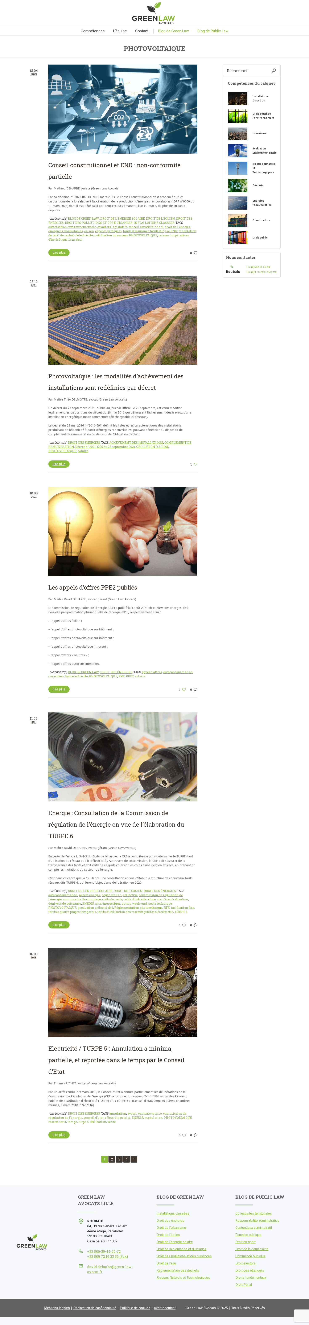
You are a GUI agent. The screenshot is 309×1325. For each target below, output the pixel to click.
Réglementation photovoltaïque (138, 908)
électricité (123, 1118)
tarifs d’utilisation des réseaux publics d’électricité (135, 912)
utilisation (98, 1122)
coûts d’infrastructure (140, 899)
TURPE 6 (181, 912)
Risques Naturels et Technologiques (183, 1278)
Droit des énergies (84, 443)
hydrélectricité (76, 676)
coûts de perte (112, 899)
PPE (122, 676)
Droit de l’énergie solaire (175, 1242)
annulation (117, 1113)
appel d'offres (152, 672)
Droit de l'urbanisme (171, 1228)
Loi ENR (171, 231)
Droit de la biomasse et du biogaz (181, 1249)
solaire (83, 451)
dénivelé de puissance (64, 903)
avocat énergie (90, 895)
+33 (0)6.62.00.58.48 (258, 266)
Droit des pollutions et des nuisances (98, 223)
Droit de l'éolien (160, 218)
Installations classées (154, 223)
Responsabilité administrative (257, 1221)
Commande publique (250, 1256)
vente (111, 1122)
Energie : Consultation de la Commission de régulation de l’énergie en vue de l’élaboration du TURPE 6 (116, 824)
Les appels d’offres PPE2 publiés (92, 587)
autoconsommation (178, 672)
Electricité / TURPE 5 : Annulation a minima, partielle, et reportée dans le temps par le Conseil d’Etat (116, 1060)
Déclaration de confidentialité (94, 1308)
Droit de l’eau (166, 1263)
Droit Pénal (243, 1285)
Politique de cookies (135, 1308)
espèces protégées (108, 231)
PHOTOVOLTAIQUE (143, 235)
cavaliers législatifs (112, 227)
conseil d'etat (94, 1118)
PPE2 (130, 676)
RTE (167, 908)
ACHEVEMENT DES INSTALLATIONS (136, 443)
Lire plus (59, 252)
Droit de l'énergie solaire (122, 218)
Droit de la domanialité (251, 1249)
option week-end (134, 903)
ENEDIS (88, 903)
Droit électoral (245, 1263)
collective (130, 895)
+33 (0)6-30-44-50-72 (104, 1251)
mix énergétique (107, 903)
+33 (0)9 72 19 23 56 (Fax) (261, 272)
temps (72, 1122)
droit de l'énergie (178, 227)
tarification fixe (182, 908)
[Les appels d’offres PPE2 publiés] (122, 531)
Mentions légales (57, 1308)
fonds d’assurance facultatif (143, 231)
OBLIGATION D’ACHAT (152, 447)
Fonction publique (248, 1235)
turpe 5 (83, 1122)
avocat (132, 1113)
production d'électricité (95, 908)
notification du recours (111, 235)
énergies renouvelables (65, 231)
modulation (153, 1118)
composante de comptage (82, 899)
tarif (62, 1122)
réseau (53, 1122)
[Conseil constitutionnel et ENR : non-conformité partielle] (122, 109)
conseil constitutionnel (146, 227)
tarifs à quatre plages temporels (72, 912)
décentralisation (175, 899)
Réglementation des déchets (178, 1270)
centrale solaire (150, 1113)
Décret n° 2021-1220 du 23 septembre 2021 (105, 447)
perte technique (160, 903)
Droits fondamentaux (250, 1278)
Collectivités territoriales (253, 1213)
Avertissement (165, 1308)
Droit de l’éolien (168, 1235)
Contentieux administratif (253, 1228)
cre (50, 676)
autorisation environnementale (72, 227)
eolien (89, 231)
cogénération (112, 895)
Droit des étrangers (249, 1270)
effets (109, 1118)
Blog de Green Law (83, 218)
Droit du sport (245, 1242)
